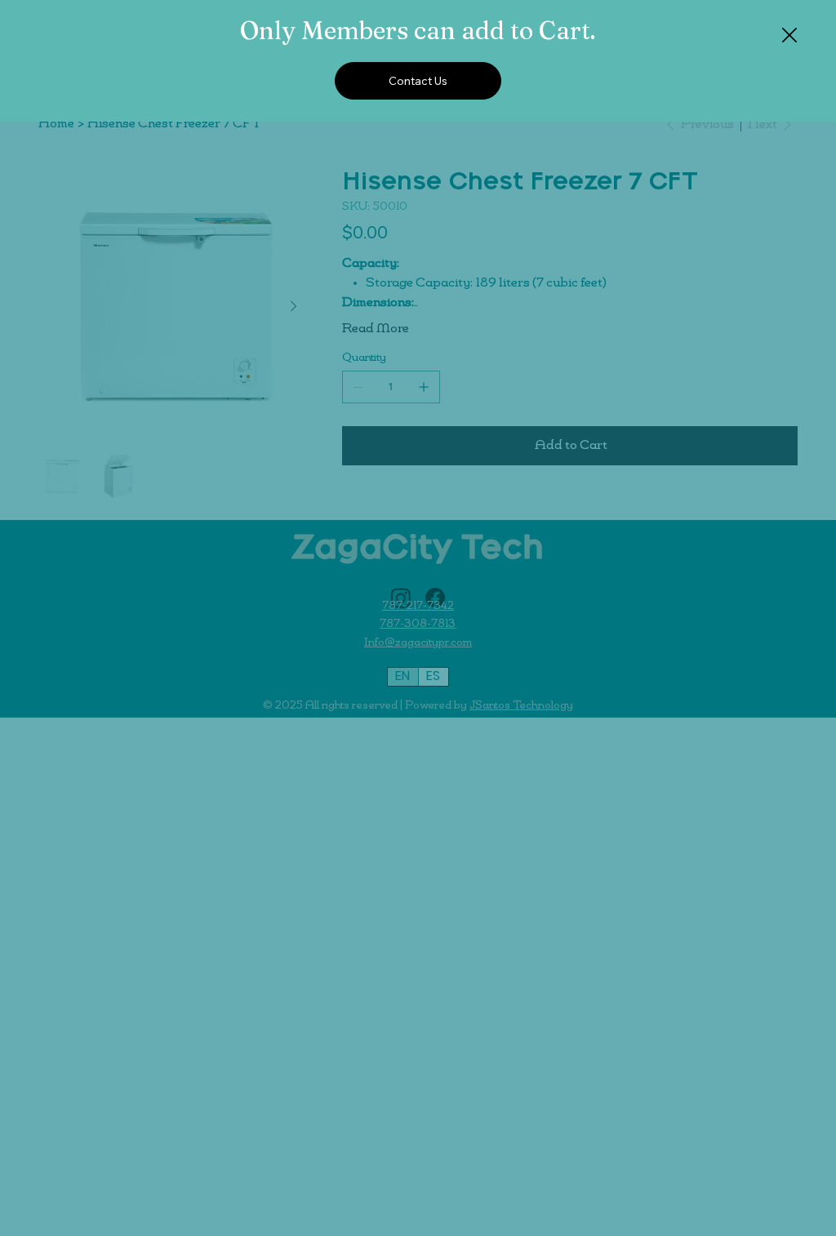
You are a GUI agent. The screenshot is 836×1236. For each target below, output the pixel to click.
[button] (789, 36)
